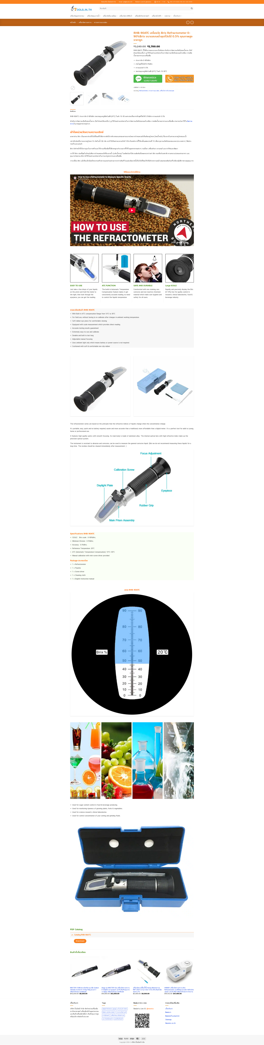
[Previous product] (192, 22)
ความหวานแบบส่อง (100, 22)
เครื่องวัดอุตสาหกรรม (77, 16)
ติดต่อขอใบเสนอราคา (172, 1016)
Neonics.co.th (170, 1023)
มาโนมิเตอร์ (106, 1015)
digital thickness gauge (109, 1009)
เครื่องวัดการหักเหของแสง (167, 90)
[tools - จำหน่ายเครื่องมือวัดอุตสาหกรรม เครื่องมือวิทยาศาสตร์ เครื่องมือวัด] (83, 8)
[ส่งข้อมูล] (191, 8)
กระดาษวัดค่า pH (121, 1012)
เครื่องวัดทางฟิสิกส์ (125, 16)
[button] (73, 88)
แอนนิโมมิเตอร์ (118, 1019)
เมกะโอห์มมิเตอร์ (107, 1019)
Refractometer (143, 90)
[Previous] (74, 60)
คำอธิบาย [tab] (73, 111)
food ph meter (122, 1009)
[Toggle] (72, 935)
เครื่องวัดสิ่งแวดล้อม (109, 16)
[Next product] (187, 22)
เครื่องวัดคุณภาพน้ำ (93, 16)
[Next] (126, 60)
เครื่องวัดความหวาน (85, 22)
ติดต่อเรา (168, 1012)
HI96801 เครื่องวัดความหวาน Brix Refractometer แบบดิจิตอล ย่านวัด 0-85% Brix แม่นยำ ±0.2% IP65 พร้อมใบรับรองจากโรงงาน (179, 989)
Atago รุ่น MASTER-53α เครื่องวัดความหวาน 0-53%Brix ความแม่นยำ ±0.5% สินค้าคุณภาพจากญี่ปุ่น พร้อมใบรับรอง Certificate (116, 989)
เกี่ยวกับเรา (177, 16)
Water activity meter (109, 1012)
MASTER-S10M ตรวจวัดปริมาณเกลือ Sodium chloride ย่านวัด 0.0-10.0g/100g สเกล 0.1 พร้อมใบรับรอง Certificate (84, 989)
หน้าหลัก (73, 22)
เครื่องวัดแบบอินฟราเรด (117, 1015)
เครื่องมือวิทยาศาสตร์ (142, 16)
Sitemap (168, 1020)
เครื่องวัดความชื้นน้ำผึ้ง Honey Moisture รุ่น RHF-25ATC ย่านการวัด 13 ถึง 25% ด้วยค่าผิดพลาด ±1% (147, 989)
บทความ (167, 16)
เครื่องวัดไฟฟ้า (156, 16)
